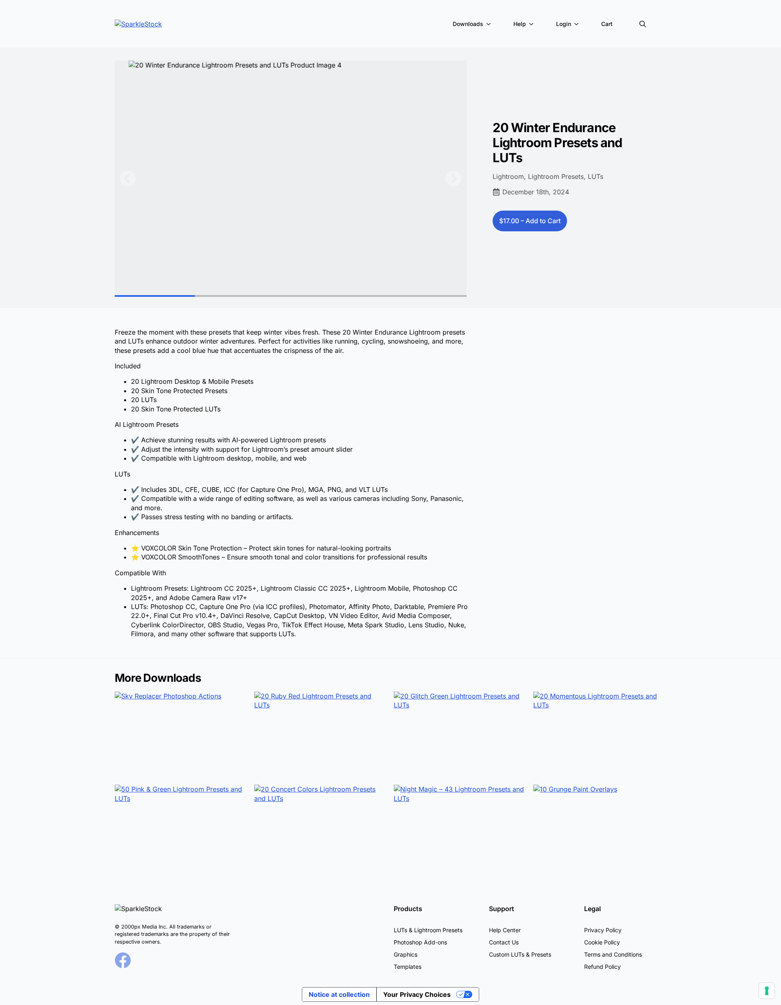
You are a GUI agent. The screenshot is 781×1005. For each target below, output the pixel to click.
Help (519, 23)
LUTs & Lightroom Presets (428, 930)
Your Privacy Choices (417, 994)
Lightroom (508, 176)
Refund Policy (602, 966)
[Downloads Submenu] (490, 24)
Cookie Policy (602, 942)
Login (563, 23)
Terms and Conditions (613, 954)
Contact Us (504, 942)
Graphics (405, 954)
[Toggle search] (642, 24)
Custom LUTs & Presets (520, 954)
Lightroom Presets (556, 176)
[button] (128, 178)
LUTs (595, 176)
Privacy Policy (603, 930)
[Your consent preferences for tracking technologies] (766, 990)
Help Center (505, 930)
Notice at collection (339, 994)
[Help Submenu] (533, 24)
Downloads (468, 23)
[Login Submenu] (578, 24)
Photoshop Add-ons (420, 942)
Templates (407, 966)
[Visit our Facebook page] (123, 960)
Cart (607, 23)
